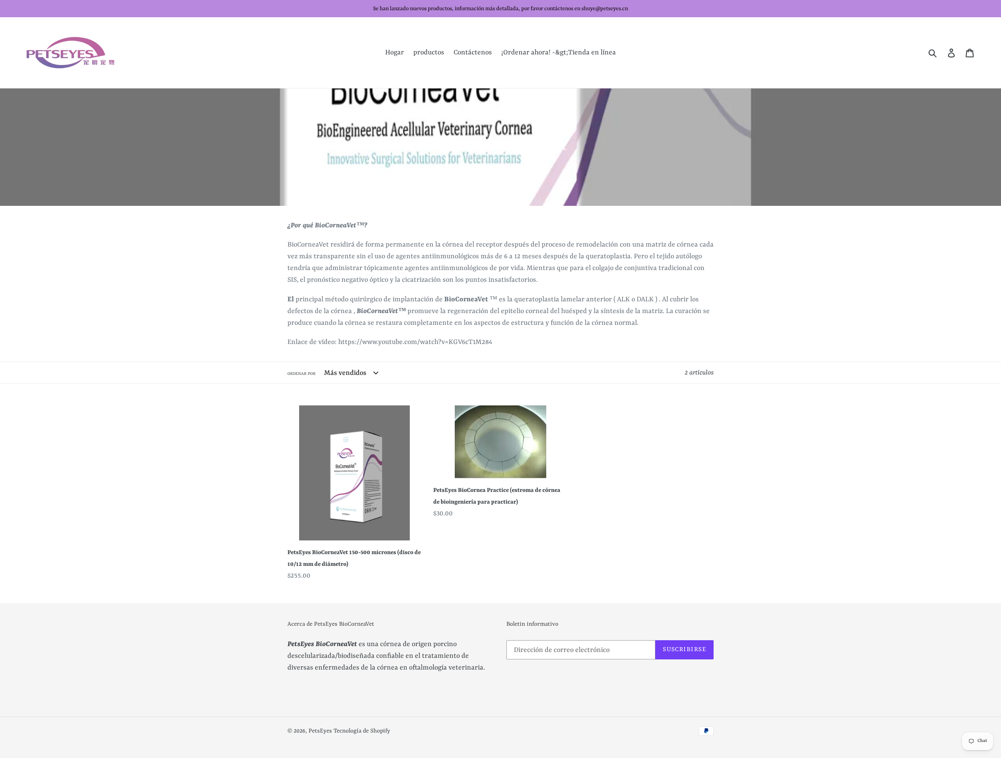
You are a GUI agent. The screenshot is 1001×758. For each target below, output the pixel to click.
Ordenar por (301, 373)
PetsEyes (320, 731)
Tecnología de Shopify (362, 731)
